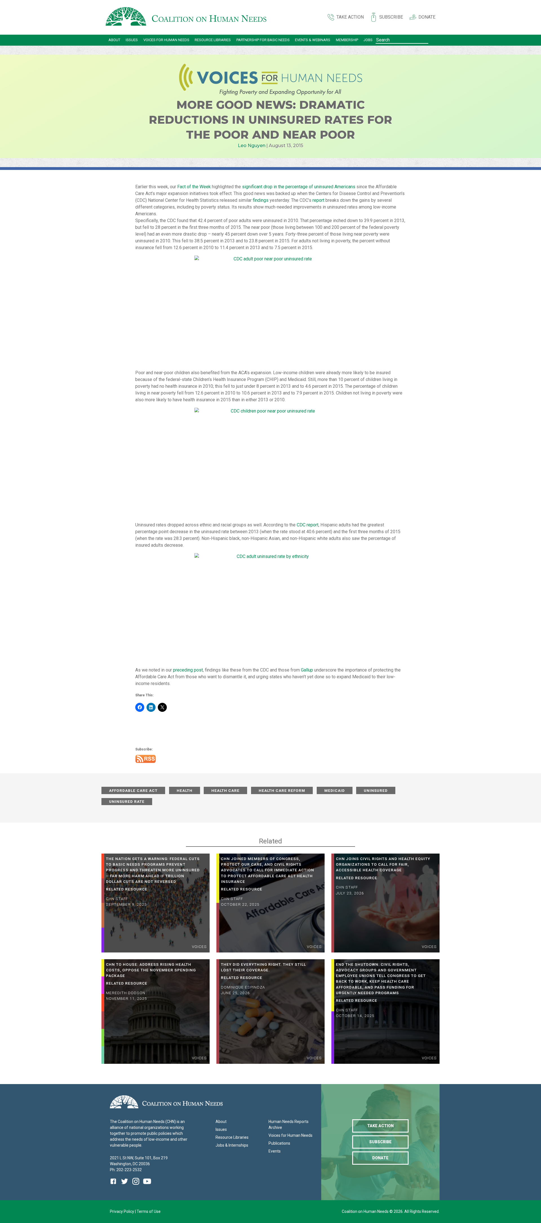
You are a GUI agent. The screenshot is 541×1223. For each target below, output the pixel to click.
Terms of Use (149, 1211)
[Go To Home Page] (186, 17)
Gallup (307, 670)
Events (275, 1151)
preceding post (188, 670)
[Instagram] (135, 1185)
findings (261, 200)
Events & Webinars (312, 40)
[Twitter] (124, 1185)
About (114, 40)
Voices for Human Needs (166, 40)
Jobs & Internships (232, 1145)
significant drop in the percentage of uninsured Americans (298, 186)
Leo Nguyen (251, 145)
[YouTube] (147, 1185)
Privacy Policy (122, 1211)
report (318, 200)
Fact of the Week (194, 186)
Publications (279, 1143)
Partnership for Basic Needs (263, 40)
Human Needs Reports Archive (289, 1124)
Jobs (368, 40)
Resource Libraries (213, 40)
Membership (347, 40)
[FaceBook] (114, 1185)
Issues (132, 40)
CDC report (307, 525)
